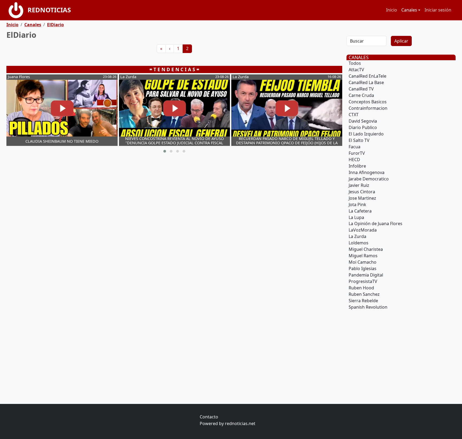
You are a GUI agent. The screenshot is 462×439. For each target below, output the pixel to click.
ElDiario (55, 25)
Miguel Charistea (366, 249)
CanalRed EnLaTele (367, 76)
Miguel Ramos (363, 256)
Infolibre (357, 166)
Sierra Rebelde (363, 301)
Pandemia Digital (366, 275)
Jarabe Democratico (369, 179)
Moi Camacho (362, 262)
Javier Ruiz (359, 185)
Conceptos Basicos (368, 102)
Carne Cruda (361, 95)
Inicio (391, 10)
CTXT (354, 115)
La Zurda (357, 236)
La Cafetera (360, 211)
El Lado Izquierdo (366, 134)
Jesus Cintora (362, 192)
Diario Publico (363, 127)
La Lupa (356, 217)
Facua (354, 147)
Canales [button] (409, 10)
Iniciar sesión (438, 10)
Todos (355, 63)
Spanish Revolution (368, 307)
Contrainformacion (368, 108)
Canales (32, 25)
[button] (164, 151)
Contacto (209, 417)
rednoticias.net (240, 423)
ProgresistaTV (363, 281)
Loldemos (358, 243)
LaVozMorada (363, 230)
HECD (354, 159)
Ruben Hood (361, 288)
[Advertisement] (166, 201)
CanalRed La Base (366, 82)
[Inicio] (18, 10)
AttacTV (356, 70)
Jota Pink (357, 204)
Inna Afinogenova (366, 172)
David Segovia (363, 121)
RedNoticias (49, 9)
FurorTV (357, 153)
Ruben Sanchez (364, 294)
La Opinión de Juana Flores (375, 223)
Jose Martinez (362, 198)
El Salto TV (359, 140)
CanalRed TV (361, 89)
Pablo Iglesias (362, 268)
